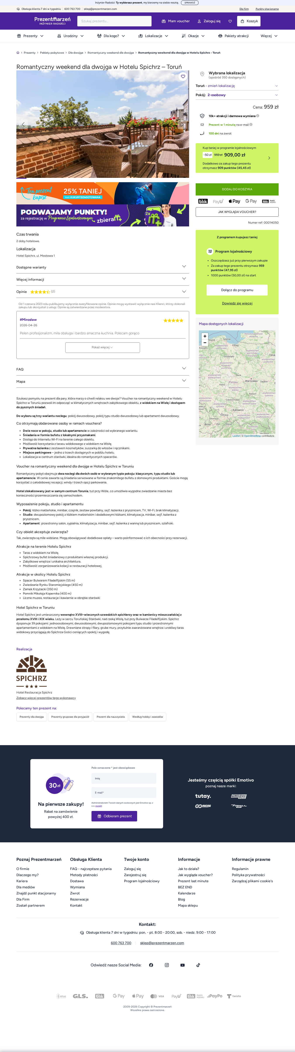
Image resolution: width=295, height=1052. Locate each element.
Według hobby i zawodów (147, 716)
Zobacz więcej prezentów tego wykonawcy (46, 698)
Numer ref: (255, 222)
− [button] (205, 342)
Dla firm (244, 8)
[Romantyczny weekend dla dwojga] (102, 124)
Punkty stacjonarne (267, 8)
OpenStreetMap (252, 435)
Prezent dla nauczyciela (111, 716)
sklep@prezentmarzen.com (100, 8)
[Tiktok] (198, 965)
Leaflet (236, 435)
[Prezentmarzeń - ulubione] (230, 21)
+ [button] (205, 336)
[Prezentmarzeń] (52, 21)
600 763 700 (121, 943)
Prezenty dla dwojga (32, 716)
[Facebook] (151, 965)
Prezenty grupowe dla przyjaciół (70, 716)
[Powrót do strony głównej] (17, 52)
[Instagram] (167, 965)
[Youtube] (182, 965)
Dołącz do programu (237, 290)
